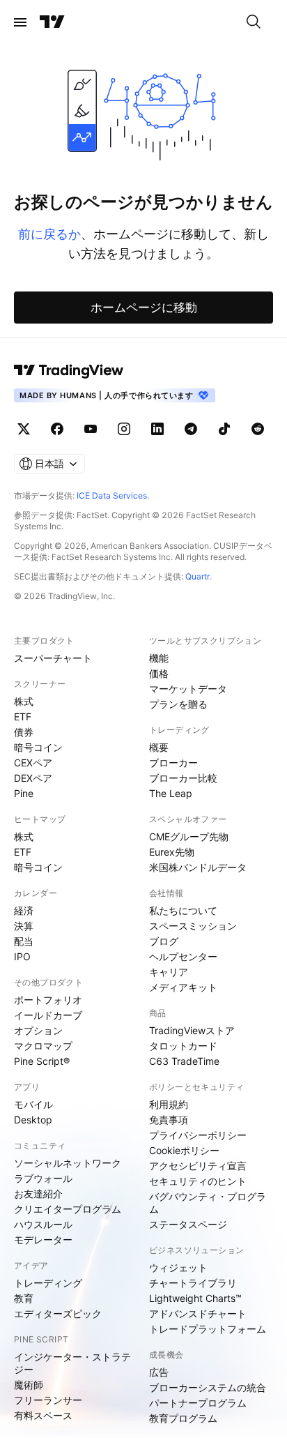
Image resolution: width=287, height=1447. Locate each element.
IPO (22, 956)
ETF (22, 716)
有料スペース (43, 1415)
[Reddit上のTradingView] (257, 429)
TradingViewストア (192, 1030)
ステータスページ (188, 1224)
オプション (38, 1030)
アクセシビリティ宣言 (198, 1166)
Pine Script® (42, 1061)
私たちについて (183, 910)
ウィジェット (178, 1267)
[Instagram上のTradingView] (124, 429)
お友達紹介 (38, 1193)
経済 (23, 910)
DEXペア (33, 778)
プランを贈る (178, 704)
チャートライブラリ (193, 1283)
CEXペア (33, 762)
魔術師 (28, 1385)
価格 (159, 673)
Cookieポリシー (184, 1150)
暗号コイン (38, 747)
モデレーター (43, 1239)
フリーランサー (48, 1400)
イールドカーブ (48, 1015)
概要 (159, 747)
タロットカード (183, 1046)
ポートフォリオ (48, 1000)
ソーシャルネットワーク (67, 1163)
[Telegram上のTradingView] (191, 429)
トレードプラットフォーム (207, 1329)
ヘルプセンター (183, 956)
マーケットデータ (188, 689)
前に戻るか (49, 234)
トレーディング (48, 1283)
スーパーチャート (53, 658)
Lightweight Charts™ (195, 1298)
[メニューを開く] (20, 22)
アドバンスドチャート (198, 1313)
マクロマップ (43, 1046)
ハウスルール (43, 1224)
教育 (23, 1298)
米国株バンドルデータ (198, 867)
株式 (23, 701)
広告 (159, 1372)
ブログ (163, 941)
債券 (23, 732)
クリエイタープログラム (67, 1209)
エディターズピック (58, 1313)
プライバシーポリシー (198, 1135)
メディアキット (183, 987)
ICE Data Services (112, 495)
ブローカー (173, 762)
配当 (23, 941)
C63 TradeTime (184, 1061)
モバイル (33, 1104)
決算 (23, 926)
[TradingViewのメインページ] (52, 22)
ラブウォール (43, 1178)
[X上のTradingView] (23, 429)
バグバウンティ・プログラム (207, 1202)
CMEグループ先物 (188, 836)
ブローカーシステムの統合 (207, 1387)
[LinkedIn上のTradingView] (157, 429)
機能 (159, 658)
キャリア (168, 972)
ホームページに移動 (144, 308)
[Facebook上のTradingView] (57, 429)
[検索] (253, 22)
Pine (23, 793)
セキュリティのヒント (198, 1181)
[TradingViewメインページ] (69, 370)
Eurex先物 (171, 852)
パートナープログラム (198, 1403)
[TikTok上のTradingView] (224, 429)
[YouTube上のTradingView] (90, 429)
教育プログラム (183, 1418)
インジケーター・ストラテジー (72, 1363)
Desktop (33, 1120)
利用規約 (168, 1104)
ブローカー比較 (183, 778)
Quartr (197, 576)
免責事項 (168, 1120)
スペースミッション (193, 926)
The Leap (170, 793)
